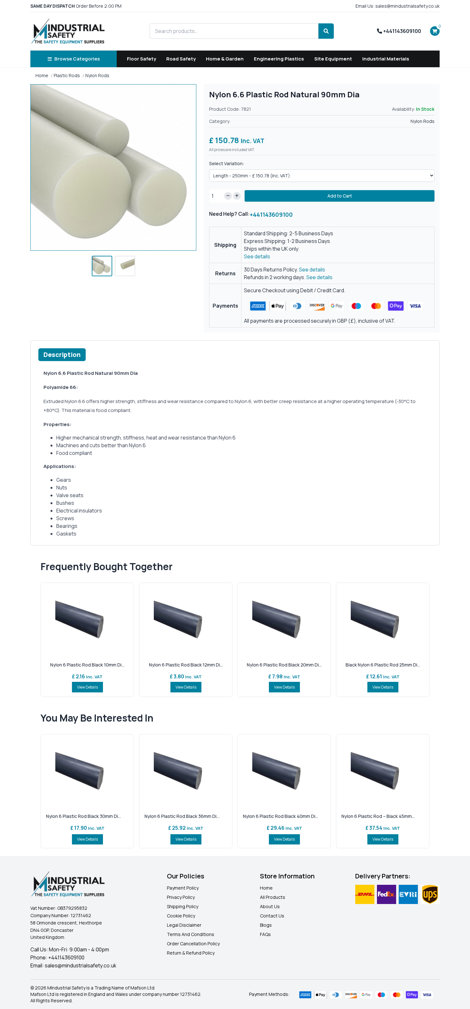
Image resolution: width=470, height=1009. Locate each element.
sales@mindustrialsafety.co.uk (80, 965)
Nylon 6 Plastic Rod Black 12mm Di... (186, 665)
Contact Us (272, 916)
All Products (272, 897)
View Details (87, 687)
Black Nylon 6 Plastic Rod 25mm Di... (383, 665)
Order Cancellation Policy (193, 943)
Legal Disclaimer (184, 925)
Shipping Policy (182, 906)
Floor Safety (141, 58)
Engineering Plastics (279, 58)
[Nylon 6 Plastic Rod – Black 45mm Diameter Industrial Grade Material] (383, 771)
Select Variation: (226, 163)
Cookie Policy (181, 916)
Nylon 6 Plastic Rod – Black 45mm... (378, 816)
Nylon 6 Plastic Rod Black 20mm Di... (284, 665)
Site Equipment (333, 58)
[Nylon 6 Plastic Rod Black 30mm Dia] (87, 771)
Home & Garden (225, 58)
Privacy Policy (181, 897)
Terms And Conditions (190, 934)
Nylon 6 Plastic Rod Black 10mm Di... (87, 665)
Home (41, 75)
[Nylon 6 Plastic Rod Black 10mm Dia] (87, 620)
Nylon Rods (97, 75)
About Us (270, 906)
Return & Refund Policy (191, 953)
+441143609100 (401, 31)
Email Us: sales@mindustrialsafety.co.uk (398, 6)
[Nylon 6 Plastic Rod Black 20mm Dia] (284, 620)
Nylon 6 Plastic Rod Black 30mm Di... (83, 816)
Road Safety (181, 58)
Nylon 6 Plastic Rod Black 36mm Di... (182, 816)
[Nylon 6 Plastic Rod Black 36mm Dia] (186, 771)
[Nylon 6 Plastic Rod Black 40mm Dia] (284, 771)
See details (257, 256)
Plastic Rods (67, 75)
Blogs (266, 925)
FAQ (264, 934)
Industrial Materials (385, 58)
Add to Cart (339, 196)
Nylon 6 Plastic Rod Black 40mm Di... (280, 816)
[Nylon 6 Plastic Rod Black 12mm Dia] (186, 620)
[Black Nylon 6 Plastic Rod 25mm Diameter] (383, 620)
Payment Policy (183, 888)
